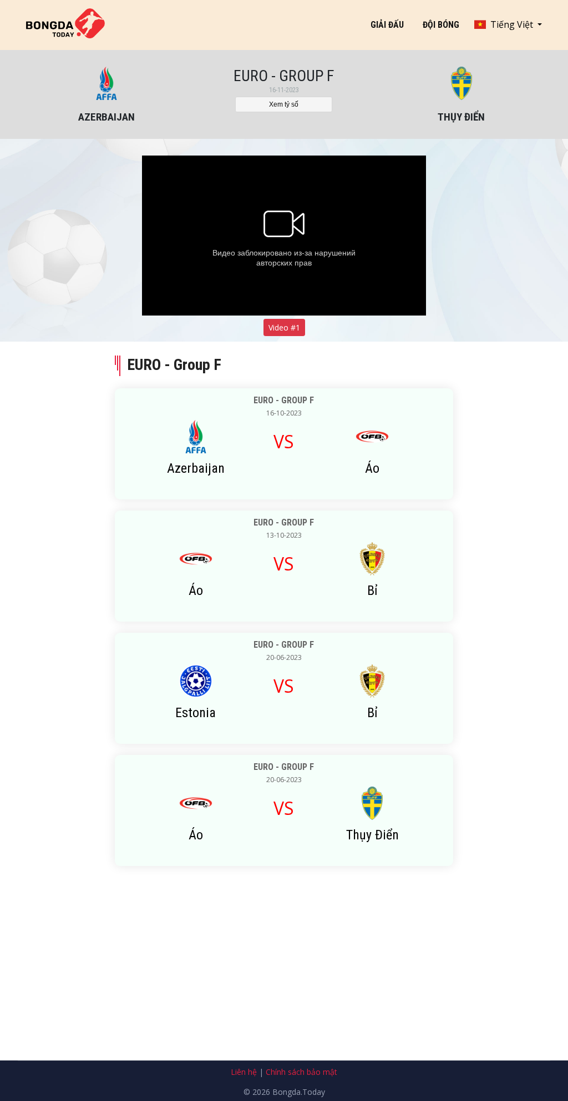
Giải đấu (387, 24)
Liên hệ (244, 1072)
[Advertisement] (284, 982)
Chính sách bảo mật (301, 1072)
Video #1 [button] (284, 327)
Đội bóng (441, 24)
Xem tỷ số (283, 104)
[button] (508, 24)
